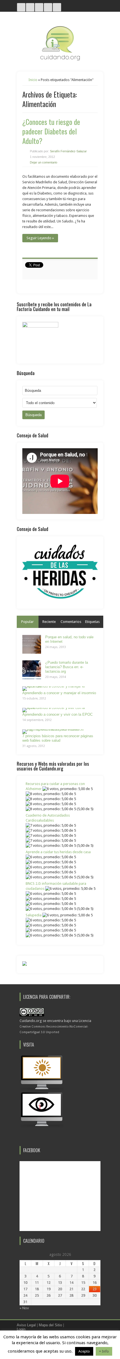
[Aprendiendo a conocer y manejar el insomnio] (57, 688)
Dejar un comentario (43, 162)
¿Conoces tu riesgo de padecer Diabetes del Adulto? (51, 131)
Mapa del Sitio (50, 1325)
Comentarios (71, 622)
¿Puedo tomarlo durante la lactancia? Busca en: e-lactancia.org (66, 666)
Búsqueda (33, 415)
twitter (30, 7)
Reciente (49, 622)
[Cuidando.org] (60, 58)
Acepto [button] (84, 1351)
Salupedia (34, 915)
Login (21, 1329)
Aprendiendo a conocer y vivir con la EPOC (57, 714)
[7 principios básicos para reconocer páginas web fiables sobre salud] (57, 731)
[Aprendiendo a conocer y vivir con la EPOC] (57, 710)
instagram (21, 7)
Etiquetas (92, 622)
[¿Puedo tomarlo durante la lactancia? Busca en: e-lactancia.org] (31, 669)
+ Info (104, 1351)
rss (39, 7)
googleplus (48, 7)
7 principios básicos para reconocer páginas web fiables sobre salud (57, 738)
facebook (57, 7)
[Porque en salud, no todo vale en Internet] (31, 644)
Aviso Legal (26, 1325)
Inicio (32, 80)
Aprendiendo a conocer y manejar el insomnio (59, 693)
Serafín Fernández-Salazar (68, 151)
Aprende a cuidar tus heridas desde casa (58, 852)
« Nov (24, 1308)
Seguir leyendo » (40, 238)
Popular (27, 622)
